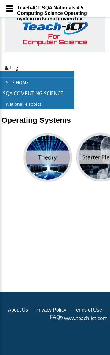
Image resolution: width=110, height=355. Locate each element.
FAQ (55, 317)
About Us (18, 309)
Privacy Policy (50, 309)
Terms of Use (88, 309)
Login (16, 67)
